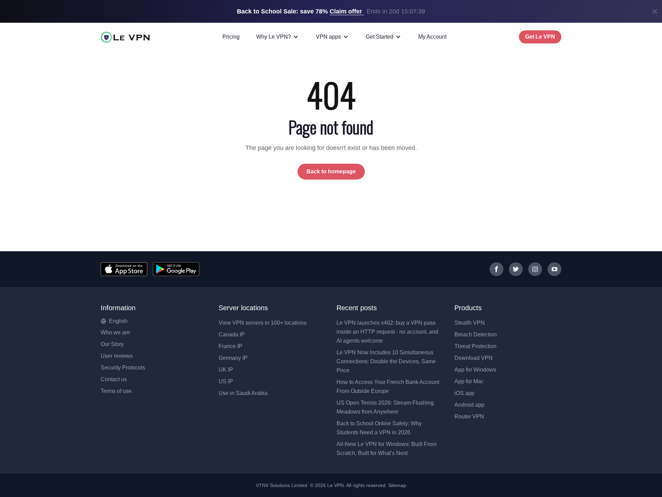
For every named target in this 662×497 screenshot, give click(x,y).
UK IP (226, 370)
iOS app (464, 393)
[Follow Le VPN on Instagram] (535, 269)
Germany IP (233, 358)
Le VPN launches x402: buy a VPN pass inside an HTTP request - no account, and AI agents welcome (387, 332)
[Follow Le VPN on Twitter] (516, 269)
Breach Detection (475, 334)
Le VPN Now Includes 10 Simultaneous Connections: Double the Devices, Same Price (386, 361)
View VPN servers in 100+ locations (263, 323)
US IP (226, 381)
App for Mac (469, 381)
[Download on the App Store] (124, 269)
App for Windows (475, 370)
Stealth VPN (469, 323)
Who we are (115, 332)
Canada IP (232, 334)
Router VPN (469, 416)
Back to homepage (331, 171)
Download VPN (473, 358)
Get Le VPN (540, 37)
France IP (230, 346)
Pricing (231, 37)
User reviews (117, 356)
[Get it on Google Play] (176, 269)
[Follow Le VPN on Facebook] (496, 269)
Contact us (114, 379)
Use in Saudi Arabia (243, 393)
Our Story (112, 344)
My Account (432, 37)
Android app (469, 405)
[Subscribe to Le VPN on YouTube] (554, 269)
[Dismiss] (654, 11)
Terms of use (116, 391)
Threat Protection (475, 346)
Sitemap (397, 485)
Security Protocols (123, 368)
